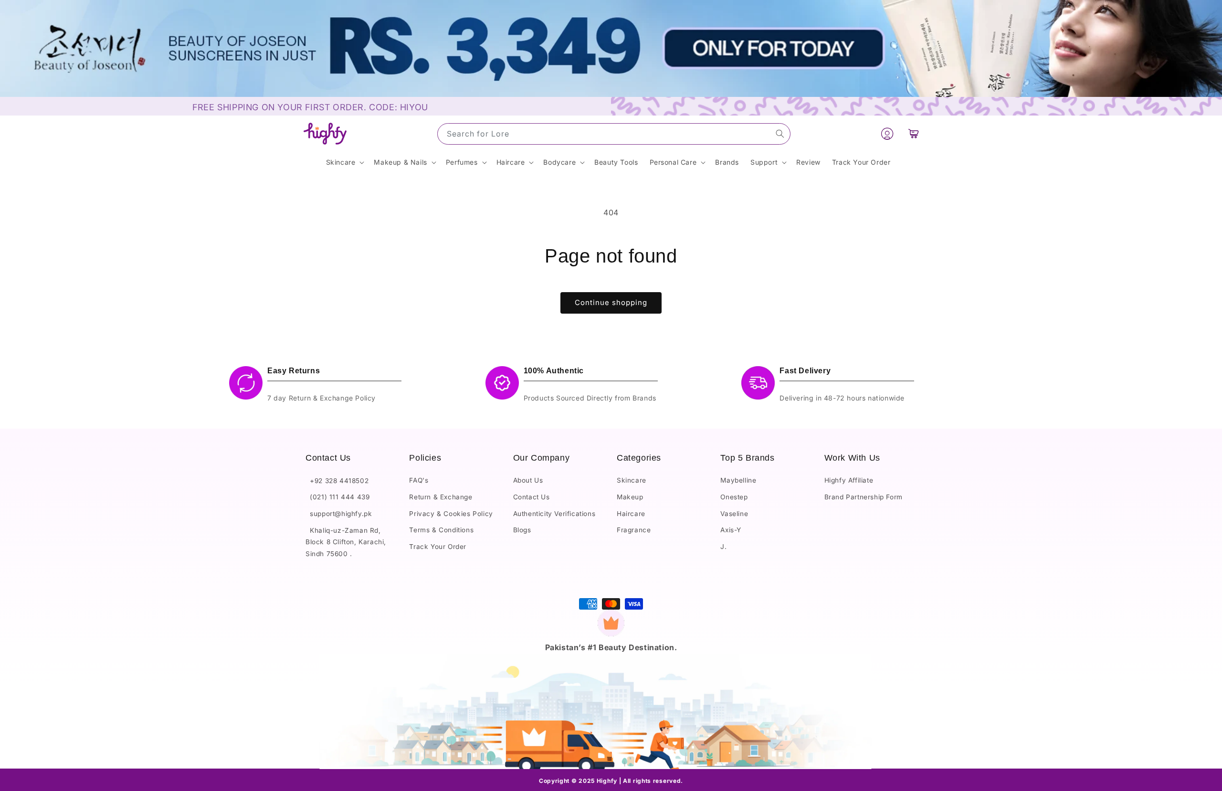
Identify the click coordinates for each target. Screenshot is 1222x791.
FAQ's (418, 481)
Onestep (734, 497)
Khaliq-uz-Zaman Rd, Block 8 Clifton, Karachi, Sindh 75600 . (346, 542)
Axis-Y (730, 530)
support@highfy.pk (339, 513)
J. (723, 546)
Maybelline (738, 481)
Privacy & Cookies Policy (451, 513)
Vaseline (734, 513)
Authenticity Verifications (554, 513)
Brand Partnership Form (863, 497)
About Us (528, 481)
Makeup (630, 497)
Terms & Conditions (441, 530)
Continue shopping (611, 302)
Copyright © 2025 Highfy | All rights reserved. (611, 780)
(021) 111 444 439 (337, 497)
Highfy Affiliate (849, 481)
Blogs (522, 530)
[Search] (779, 133)
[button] (913, 133)
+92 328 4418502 (337, 481)
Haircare (631, 513)
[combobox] (613, 134)
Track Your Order (437, 546)
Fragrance (634, 530)
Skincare (631, 481)
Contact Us (531, 497)
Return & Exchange (440, 497)
